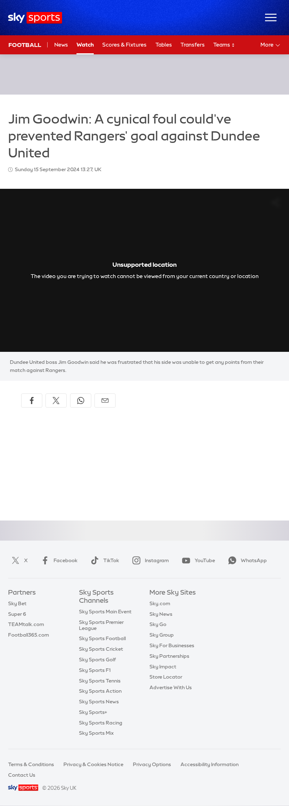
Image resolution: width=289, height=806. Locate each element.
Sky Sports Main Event (105, 611)
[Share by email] (105, 400)
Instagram (157, 560)
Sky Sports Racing (100, 722)
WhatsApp (254, 560)
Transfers (192, 44)
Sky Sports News (99, 701)
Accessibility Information (209, 764)
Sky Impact (162, 666)
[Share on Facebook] (31, 400)
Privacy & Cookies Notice (93, 764)
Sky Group (161, 634)
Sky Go (157, 624)
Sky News (160, 614)
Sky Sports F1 (95, 670)
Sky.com (159, 603)
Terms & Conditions (31, 764)
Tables (163, 44)
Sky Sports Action (100, 690)
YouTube (205, 560)
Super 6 (17, 614)
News (61, 44)
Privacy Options (152, 764)
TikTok (111, 560)
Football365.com (28, 634)
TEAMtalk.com (26, 624)
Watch (85, 44)
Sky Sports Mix (96, 732)
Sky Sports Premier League (101, 625)
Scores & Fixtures (124, 44)
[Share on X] (56, 400)
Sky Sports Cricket (101, 648)
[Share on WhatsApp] (80, 400)
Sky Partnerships (169, 656)
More (266, 44)
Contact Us (21, 774)
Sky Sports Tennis (100, 680)
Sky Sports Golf (97, 659)
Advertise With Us (170, 687)
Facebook (66, 560)
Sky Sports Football (102, 638)
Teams (222, 44)
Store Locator (165, 676)
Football (24, 45)
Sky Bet (17, 603)
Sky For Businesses (171, 645)
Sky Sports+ (93, 712)
